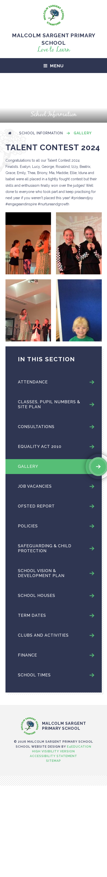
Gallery (83, 133)
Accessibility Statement (53, 756)
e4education (79, 746)
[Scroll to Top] (53, 706)
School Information (41, 133)
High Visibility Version (53, 751)
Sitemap (53, 761)
